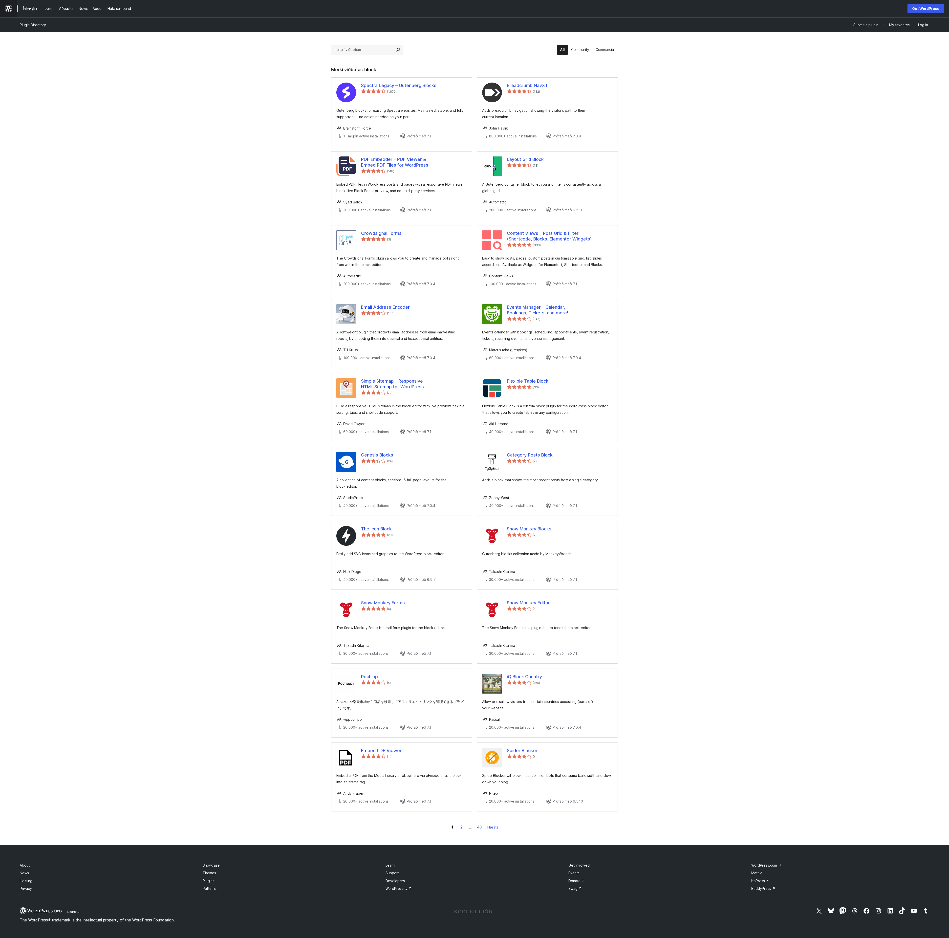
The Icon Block (376, 528)
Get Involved (579, 865)
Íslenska (73, 912)
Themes (209, 873)
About (25, 865)
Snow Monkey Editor (528, 602)
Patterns (209, 888)
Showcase (211, 865)
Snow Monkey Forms (383, 602)
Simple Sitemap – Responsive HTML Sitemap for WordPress (392, 383)
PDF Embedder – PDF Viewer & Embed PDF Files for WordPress (394, 162)
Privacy (26, 888)
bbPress (760, 881)
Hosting (26, 881)
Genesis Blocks (377, 455)
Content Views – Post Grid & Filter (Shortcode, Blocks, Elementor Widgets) (549, 236)
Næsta (492, 827)
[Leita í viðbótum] (398, 50)
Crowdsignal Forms (381, 233)
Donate (576, 881)
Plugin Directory (33, 25)
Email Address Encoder (385, 307)
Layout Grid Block (525, 159)
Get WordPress (925, 8)
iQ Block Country (524, 676)
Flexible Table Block (527, 381)
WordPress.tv (399, 888)
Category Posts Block (530, 455)
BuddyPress (763, 888)
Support (392, 873)
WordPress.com (766, 865)
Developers (395, 881)
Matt (757, 873)
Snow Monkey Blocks (529, 528)
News (24, 873)
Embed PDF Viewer (381, 750)
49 (479, 827)
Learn (390, 865)
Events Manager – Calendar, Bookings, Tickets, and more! (537, 310)
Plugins (208, 881)
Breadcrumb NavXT (527, 85)
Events (574, 873)
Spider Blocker (522, 750)
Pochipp (369, 676)
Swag (575, 888)
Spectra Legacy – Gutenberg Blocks (398, 85)
